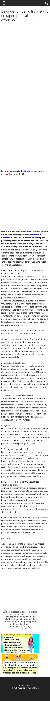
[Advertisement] (25, 44)
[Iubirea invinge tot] (20, 664)
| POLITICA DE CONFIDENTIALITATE (25, 688)
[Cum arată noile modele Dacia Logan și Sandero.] (20, 643)
